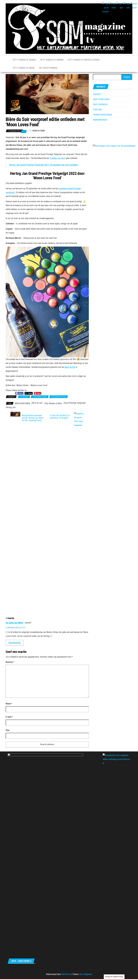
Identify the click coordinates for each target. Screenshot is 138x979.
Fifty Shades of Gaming (52, 60)
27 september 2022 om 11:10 (15, 627)
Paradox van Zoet (57, 158)
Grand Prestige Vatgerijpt (74, 403)
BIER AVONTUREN (22, 403)
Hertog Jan (10, 407)
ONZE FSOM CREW (101, 99)
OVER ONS (97, 109)
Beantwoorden (14, 642)
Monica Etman (39, 131)
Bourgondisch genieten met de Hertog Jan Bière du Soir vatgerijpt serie (32, 418)
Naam (9, 703)
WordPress (66, 974)
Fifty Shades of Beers (39, 397)
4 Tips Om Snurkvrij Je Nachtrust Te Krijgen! (60, 416)
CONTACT (97, 94)
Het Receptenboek (48, 68)
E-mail (9, 717)
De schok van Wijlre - (15, 622)
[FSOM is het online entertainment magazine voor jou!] (7, 60)
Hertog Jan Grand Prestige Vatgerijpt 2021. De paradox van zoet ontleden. (43, 164)
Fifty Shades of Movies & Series (84, 60)
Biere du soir (36, 403)
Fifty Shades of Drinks (24, 60)
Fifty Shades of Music (24, 68)
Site (7, 730)
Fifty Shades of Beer (53, 403)
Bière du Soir (69, 367)
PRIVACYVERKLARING (102, 114)
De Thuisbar (24, 397)
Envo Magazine (85, 974)
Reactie (10, 662)
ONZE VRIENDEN (100, 104)
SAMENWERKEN (100, 120)
